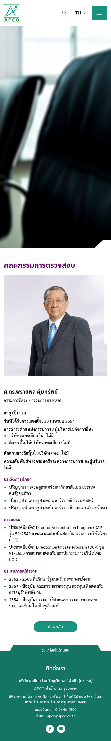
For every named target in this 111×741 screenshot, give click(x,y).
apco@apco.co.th (61, 715)
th (78, 13)
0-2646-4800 (65, 709)
